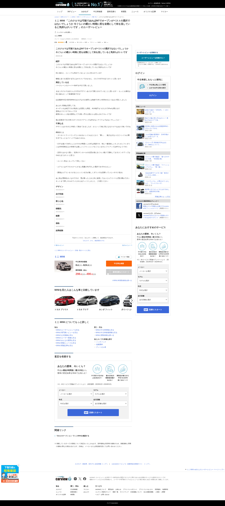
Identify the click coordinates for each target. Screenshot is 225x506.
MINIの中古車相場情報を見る (106, 332)
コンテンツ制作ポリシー (103, 492)
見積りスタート (95, 413)
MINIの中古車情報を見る (105, 330)
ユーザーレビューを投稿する (152, 58)
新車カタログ (64, 17)
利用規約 (158, 489)
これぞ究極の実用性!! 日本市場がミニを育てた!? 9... (157, 137)
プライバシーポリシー (130, 489)
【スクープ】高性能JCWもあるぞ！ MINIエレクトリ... (155, 145)
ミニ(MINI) (72, 17)
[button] (123, 257)
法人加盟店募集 (148, 492)
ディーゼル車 (101, 347)
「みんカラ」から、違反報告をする (93, 240)
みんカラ (86, 492)
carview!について (100, 489)
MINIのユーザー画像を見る (66, 338)
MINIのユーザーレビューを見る (67, 330)
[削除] (18, 465)
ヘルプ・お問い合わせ (102, 494)
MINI (78, 17)
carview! (56, 17)
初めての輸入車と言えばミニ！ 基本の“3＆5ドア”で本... (156, 120)
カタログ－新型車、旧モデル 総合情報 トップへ (91, 464)
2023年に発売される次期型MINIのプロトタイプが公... (156, 128)
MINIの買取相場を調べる (105, 335)
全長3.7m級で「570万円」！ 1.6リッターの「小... (157, 112)
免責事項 (165, 489)
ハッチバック (101, 342)
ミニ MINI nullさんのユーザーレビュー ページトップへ (205, 469)
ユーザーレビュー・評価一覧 (89, 17)
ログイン (151, 3)
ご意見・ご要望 (160, 492)
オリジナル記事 (150, 12)
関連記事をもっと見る (162, 197)
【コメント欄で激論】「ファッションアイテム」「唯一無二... (157, 167)
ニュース (135, 12)
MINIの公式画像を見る (64, 335)
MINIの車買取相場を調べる (122, 280)
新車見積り (111, 12)
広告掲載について (136, 492)
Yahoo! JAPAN (166, 3)
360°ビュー (71, 12)
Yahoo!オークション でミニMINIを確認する (73, 436)
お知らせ (118, 489)
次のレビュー (126, 245)
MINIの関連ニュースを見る (66, 343)
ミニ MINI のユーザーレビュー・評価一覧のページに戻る (72, 250)
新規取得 (157, 3)
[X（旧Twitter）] (80, 479)
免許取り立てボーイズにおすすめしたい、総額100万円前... (157, 191)
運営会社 (111, 489)
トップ (59, 12)
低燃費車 (99, 344)
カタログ (84, 12)
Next (132, 300)
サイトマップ (124, 492)
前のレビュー (60, 245)
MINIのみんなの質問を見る (66, 340)
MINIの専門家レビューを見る (67, 332)
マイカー (164, 12)
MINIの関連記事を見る (64, 345)
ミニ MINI (59, 256)
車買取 (123, 12)
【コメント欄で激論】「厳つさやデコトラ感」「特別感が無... (157, 159)
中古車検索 (97, 12)
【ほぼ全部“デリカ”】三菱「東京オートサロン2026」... (157, 175)
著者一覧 (115, 492)
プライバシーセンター (146, 489)
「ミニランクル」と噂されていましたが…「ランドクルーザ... (157, 183)
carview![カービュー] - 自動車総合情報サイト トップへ (131, 464)
